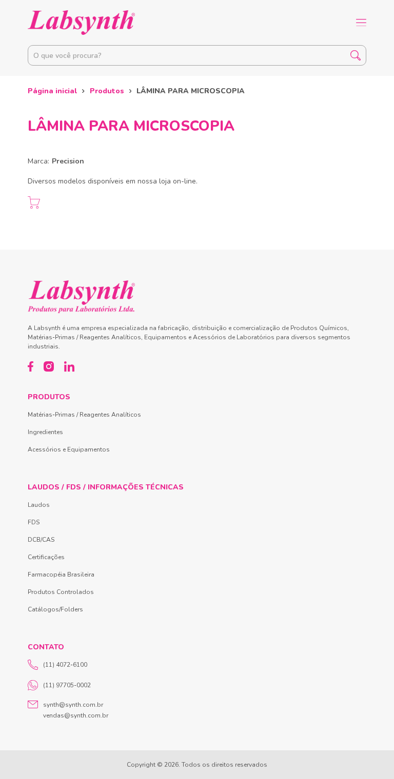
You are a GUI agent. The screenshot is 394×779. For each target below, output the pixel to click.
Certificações (46, 557)
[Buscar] (355, 55)
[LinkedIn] (69, 366)
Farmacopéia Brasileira (61, 574)
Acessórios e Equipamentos (69, 449)
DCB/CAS (41, 540)
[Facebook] (30, 366)
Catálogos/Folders (55, 609)
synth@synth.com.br (73, 705)
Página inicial (52, 91)
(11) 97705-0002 (67, 685)
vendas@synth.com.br (75, 715)
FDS (34, 522)
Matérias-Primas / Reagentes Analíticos (84, 415)
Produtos (107, 91)
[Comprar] (34, 202)
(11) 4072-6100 (65, 665)
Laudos (39, 505)
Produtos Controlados (61, 592)
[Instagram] (49, 366)
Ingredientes (45, 432)
